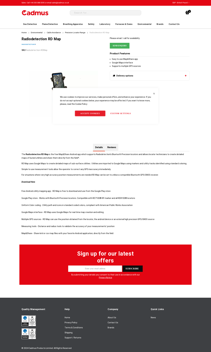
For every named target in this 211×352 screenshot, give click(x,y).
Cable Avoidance (54, 32)
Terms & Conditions (74, 327)
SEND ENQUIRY (120, 46)
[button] (180, 3)
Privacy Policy (71, 322)
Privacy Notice (105, 277)
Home (24, 32)
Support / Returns (73, 337)
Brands (111, 327)
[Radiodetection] (29, 46)
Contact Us (113, 322)
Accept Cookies (90, 113)
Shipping (68, 332)
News (153, 317)
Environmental (36, 32)
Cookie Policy (81, 104)
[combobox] (105, 12)
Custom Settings (120, 113)
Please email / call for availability (125, 38)
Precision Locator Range (75, 32)
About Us (112, 317)
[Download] (29, 325)
